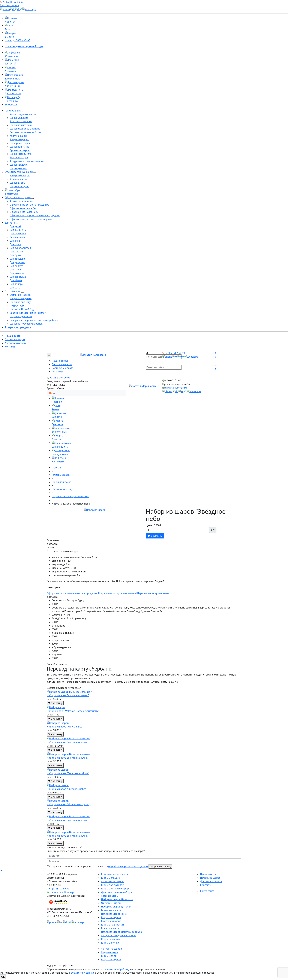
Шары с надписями (21, 154)
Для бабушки (17, 258)
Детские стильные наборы (25, 132)
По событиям (13, 291)
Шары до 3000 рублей (17, 40)
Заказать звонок (9, 5)
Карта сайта (207, 891)
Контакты (10, 346)
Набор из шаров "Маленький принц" (68, 804)
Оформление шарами (18, 197)
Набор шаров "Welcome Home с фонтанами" (73, 711)
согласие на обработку (116, 969)
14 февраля (11, 104)
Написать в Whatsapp (62, 892)
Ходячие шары (18, 135)
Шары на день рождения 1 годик (24, 46)
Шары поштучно (19, 146)
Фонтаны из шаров (21, 121)
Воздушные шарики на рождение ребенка (34, 320)
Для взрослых (18, 276)
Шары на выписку (20, 302)
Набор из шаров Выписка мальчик (67, 742)
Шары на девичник (21, 316)
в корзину (156, 535)
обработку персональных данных (128, 866)
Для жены (15, 240)
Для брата (15, 255)
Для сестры (16, 251)
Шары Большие (19, 117)
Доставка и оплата (16, 343)
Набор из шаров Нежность (117, 899)
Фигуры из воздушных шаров (27, 161)
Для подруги (17, 266)
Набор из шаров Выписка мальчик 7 (68, 695)
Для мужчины (18, 233)
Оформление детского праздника (29, 204)
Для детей (15, 226)
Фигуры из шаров (20, 175)
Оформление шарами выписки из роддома (35, 215)
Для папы (15, 269)
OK (3, 976)
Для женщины (18, 230)
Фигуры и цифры (19, 139)
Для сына (15, 287)
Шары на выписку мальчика (152, 593)
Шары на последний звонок (26, 323)
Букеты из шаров (20, 150)
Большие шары (19, 157)
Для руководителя (20, 248)
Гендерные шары (20, 143)
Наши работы (13, 335)
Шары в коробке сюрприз (25, 128)
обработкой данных (82, 972)
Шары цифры (18, 182)
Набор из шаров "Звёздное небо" (66, 789)
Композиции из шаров (23, 114)
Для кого (10, 222)
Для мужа (15, 244)
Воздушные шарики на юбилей (28, 312)
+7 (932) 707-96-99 (12, 1)
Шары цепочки (18, 168)
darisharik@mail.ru (176, 387)
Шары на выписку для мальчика (117, 593)
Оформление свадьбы (23, 208)
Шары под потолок (21, 125)
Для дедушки (17, 262)
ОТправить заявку (160, 866)
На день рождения (21, 298)
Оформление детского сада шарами (31, 219)
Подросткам (17, 305)
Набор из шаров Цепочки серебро (121, 931)
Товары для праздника (18, 327)
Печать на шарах (15, 339)
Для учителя (17, 273)
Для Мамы (16, 280)
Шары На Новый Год (22, 309)
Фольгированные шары (19, 172)
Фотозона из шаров (21, 201)
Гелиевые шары (14, 110)
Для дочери (16, 284)
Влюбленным (17, 237)
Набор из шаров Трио (114, 913)
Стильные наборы (20, 294)
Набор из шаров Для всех (116, 906)
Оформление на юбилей (24, 211)
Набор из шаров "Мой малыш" (65, 726)
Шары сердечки (19, 164)
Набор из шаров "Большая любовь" (68, 773)
